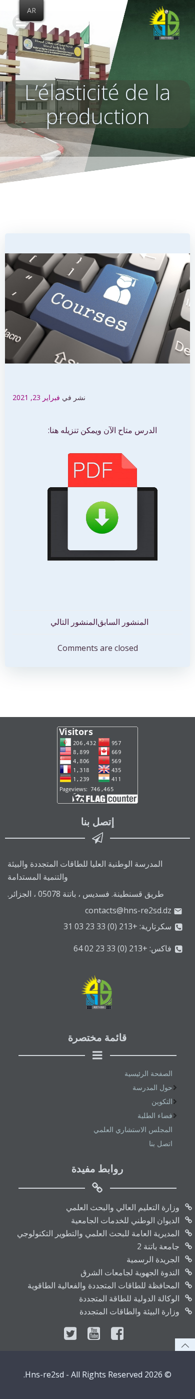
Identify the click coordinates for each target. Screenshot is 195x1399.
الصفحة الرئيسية (148, 1073)
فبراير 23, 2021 (36, 397)
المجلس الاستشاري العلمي (133, 1129)
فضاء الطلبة (155, 1115)
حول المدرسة (152, 1087)
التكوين (162, 1101)
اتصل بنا (160, 1143)
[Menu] (21, 22)
